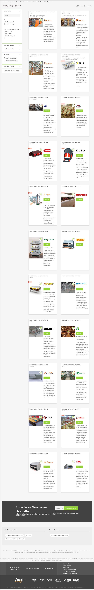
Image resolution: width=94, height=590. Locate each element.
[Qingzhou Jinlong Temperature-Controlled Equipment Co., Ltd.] (50, 461)
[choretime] (50, 150)
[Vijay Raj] (82, 284)
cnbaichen (8, 33)
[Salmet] (50, 328)
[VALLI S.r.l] (82, 63)
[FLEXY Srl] (50, 284)
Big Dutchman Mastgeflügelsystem (59, 535)
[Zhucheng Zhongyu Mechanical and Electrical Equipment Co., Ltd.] (82, 239)
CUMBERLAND (10, 36)
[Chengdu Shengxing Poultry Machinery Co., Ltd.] (82, 328)
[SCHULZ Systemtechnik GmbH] (82, 105)
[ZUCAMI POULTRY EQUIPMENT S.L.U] (82, 373)
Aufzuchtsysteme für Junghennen (14, 535)
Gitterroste (21, 539)
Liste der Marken (67, 564)
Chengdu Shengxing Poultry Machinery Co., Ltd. (12, 29)
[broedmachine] (50, 373)
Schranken (28, 535)
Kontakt (47, 110)
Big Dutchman (9, 22)
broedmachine (9, 24)
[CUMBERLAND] (82, 461)
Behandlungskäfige (11, 539)
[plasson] (82, 194)
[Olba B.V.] (82, 150)
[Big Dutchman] (50, 20)
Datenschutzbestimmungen (69, 512)
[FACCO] (82, 417)
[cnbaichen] (50, 417)
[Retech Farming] (50, 194)
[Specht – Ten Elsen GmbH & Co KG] (50, 239)
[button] (12, 11)
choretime (8, 31)
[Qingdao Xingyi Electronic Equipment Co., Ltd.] (50, 105)
